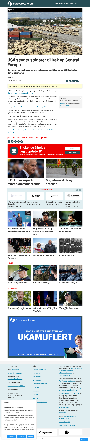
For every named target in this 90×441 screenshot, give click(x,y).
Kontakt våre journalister (15, 373)
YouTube (35, 398)
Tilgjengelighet (37, 380)
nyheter (38, 137)
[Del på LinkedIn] (72, 81)
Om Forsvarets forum (39, 369)
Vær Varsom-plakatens (67, 381)
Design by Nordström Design (67, 425)
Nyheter (56, 3)
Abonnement (37, 376)
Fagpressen (62, 412)
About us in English (64, 422)
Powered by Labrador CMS (45, 439)
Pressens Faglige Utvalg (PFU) (69, 393)
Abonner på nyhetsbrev (40, 402)
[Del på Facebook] (67, 81)
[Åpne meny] (81, 3)
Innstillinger (83, 439)
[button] (77, 190)
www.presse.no (64, 407)
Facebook (36, 387)
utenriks (44, 137)
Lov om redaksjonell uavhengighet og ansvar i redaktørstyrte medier (70, 371)
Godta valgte (21, 436)
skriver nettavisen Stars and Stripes (20, 93)
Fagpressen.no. (7, 430)
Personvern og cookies (40, 384)
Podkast (66, 3)
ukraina (31, 137)
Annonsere (36, 373)
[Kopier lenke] (78, 81)
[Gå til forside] (20, 3)
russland (24, 137)
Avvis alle (30, 436)
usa (9, 137)
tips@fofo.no (63, 103)
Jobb (71, 3)
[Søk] (75, 3)
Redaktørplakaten (64, 375)
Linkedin (35, 394)
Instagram (36, 391)
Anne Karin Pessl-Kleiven (15, 379)
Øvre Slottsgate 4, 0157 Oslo (16, 386)
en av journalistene (64, 105)
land (14, 137)
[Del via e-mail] (75, 81)
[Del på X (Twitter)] (69, 81)
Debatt (61, 3)
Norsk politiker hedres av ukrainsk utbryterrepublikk (30, 107)
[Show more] (81, 98)
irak (18, 137)
